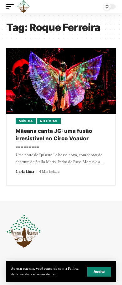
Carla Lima (25, 171)
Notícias (49, 121)
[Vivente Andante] (23, 6)
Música (26, 121)
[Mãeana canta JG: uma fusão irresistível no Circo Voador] (61, 81)
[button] (99, 272)
